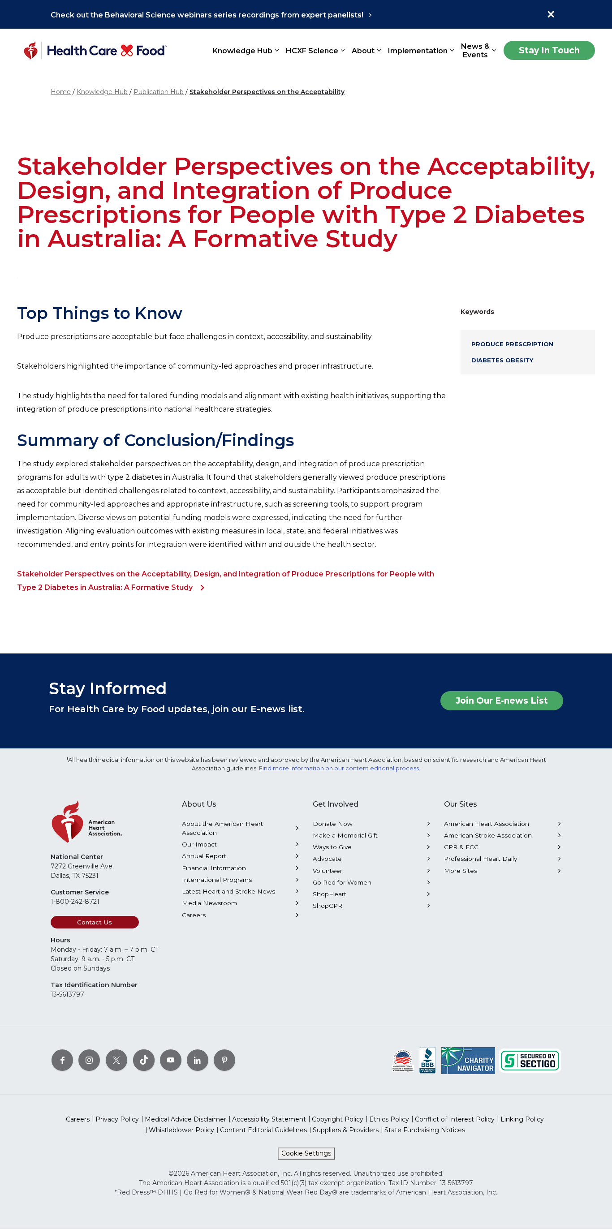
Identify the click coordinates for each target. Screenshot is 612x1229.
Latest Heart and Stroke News (228, 891)
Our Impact (199, 844)
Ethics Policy (389, 1119)
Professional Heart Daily (480, 858)
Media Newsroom (209, 903)
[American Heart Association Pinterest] (224, 1060)
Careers (194, 915)
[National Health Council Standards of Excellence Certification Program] (403, 1060)
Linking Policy (522, 1119)
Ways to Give (332, 847)
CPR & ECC (461, 847)
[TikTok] (143, 1060)
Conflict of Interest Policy (455, 1119)
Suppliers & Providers (346, 1130)
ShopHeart (329, 894)
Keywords (477, 312)
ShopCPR (327, 905)
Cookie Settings (306, 1153)
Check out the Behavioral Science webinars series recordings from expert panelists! (207, 15)
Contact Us (94, 922)
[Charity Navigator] (468, 1060)
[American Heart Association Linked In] (197, 1060)
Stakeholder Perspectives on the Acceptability (267, 92)
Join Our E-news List (502, 701)
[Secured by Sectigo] (530, 1060)
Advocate (327, 858)
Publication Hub (159, 92)
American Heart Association (486, 823)
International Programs (217, 879)
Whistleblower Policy (181, 1130)
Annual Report (204, 855)
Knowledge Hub (102, 92)
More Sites (460, 870)
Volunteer (327, 870)
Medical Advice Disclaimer (185, 1119)
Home (61, 92)
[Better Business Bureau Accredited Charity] (428, 1060)
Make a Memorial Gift (345, 835)
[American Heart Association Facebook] (62, 1060)
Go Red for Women (342, 882)
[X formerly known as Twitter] (116, 1060)
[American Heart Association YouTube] (170, 1060)
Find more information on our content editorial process (339, 768)
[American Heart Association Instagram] (89, 1060)
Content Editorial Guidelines (263, 1130)
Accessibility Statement (269, 1119)
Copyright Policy (337, 1119)
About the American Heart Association (222, 828)
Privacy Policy (117, 1119)
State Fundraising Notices (424, 1130)
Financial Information (214, 868)
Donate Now (333, 823)
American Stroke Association (488, 835)
